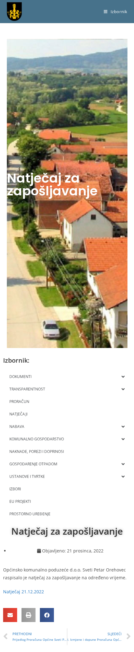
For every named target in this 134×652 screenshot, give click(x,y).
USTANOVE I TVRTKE (27, 476)
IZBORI (15, 489)
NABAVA (16, 426)
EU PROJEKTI (20, 501)
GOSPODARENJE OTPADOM (33, 464)
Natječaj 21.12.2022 (23, 592)
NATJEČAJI (18, 414)
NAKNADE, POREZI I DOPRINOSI (36, 451)
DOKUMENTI (20, 376)
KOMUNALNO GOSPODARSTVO (36, 439)
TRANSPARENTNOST (27, 389)
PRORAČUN (19, 401)
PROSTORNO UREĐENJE (29, 514)
